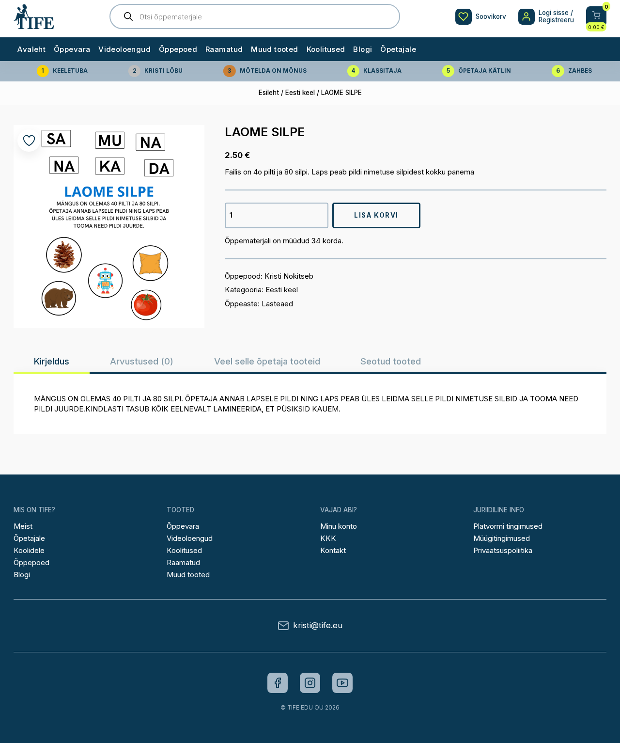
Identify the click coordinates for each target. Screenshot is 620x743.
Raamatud (224, 49)
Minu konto (338, 526)
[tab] (52, 361)
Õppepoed (178, 49)
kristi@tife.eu (317, 625)
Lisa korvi (376, 215)
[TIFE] (34, 25)
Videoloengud (124, 49)
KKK (328, 538)
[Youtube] (342, 683)
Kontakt (333, 550)
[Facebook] (277, 683)
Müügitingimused (501, 538)
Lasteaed (277, 303)
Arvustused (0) (141, 361)
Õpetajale (398, 49)
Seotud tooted (390, 361)
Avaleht (31, 49)
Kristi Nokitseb (288, 276)
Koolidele (29, 550)
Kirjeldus (51, 361)
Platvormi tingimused (507, 526)
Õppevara (72, 49)
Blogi (362, 49)
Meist (23, 526)
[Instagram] (310, 683)
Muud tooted (274, 49)
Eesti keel (300, 92)
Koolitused (326, 49)
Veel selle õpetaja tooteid (267, 361)
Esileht (269, 92)
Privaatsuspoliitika (502, 550)
